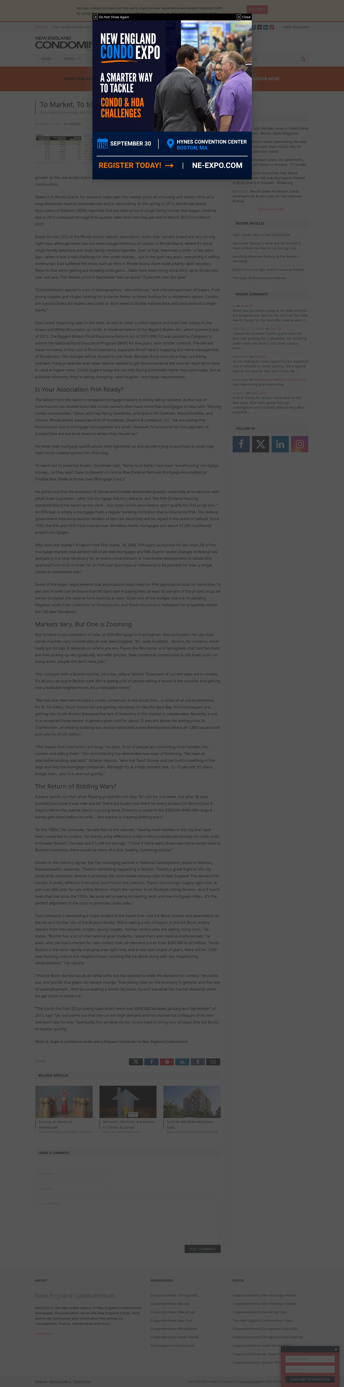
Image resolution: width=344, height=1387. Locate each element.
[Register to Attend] (172, 100)
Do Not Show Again (112, 17)
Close (244, 17)
